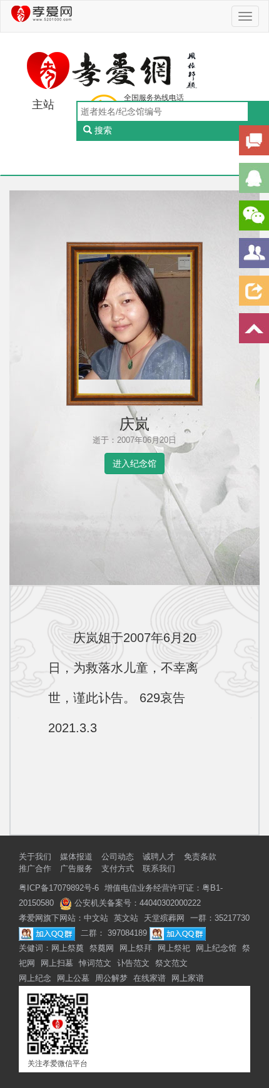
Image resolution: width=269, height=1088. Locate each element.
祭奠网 (101, 948)
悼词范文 (95, 963)
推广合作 (35, 868)
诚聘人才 (159, 856)
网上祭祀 (174, 948)
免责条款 (200, 856)
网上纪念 (35, 978)
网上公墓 (73, 978)
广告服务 (76, 868)
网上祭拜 (135, 948)
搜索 (103, 130)
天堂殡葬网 (164, 918)
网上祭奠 (67, 948)
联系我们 (159, 868)
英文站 (126, 918)
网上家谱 (187, 978)
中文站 (96, 918)
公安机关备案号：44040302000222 (136, 903)
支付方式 (117, 868)
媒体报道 (76, 856)
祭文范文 (171, 963)
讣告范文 (133, 963)
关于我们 (35, 856)
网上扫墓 (57, 963)
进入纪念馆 (134, 464)
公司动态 (117, 856)
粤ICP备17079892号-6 (59, 888)
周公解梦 (111, 978)
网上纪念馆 (216, 948)
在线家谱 (149, 978)
